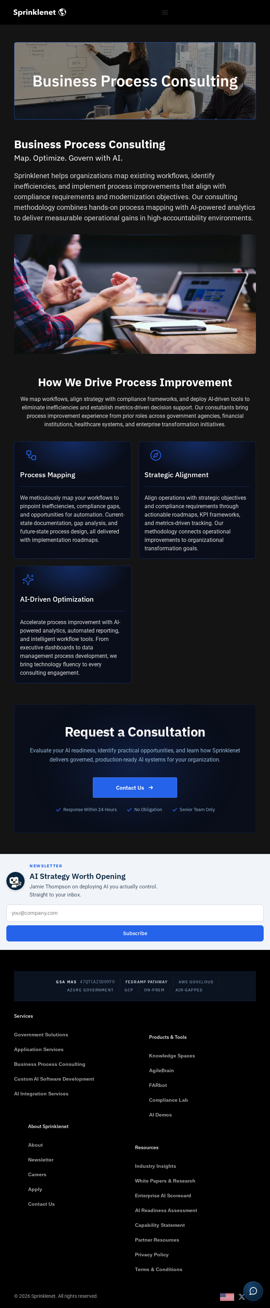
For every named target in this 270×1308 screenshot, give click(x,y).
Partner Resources (157, 1240)
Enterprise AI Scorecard (163, 1195)
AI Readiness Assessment (166, 1210)
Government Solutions (41, 1034)
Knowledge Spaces (172, 1055)
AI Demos (160, 1115)
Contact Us (130, 787)
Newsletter (40, 1160)
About (35, 1145)
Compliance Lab (168, 1100)
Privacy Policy (152, 1254)
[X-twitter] (241, 1296)
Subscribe (135, 933)
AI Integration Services (41, 1093)
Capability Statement (160, 1225)
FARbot (158, 1085)
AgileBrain (161, 1070)
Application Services (39, 1049)
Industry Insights (155, 1166)
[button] (253, 1291)
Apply (35, 1189)
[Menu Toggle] (164, 12)
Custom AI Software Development (54, 1079)
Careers (37, 1174)
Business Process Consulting (49, 1064)
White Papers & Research (165, 1181)
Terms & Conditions (158, 1269)
